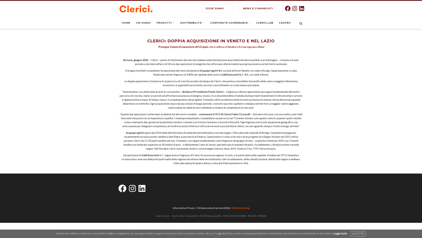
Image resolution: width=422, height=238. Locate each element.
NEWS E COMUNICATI (258, 8)
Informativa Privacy (184, 207)
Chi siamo (143, 22)
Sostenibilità (191, 22)
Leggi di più (340, 233)
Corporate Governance (229, 22)
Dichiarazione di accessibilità (213, 207)
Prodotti (164, 22)
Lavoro (285, 22)
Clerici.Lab (264, 22)
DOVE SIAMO (215, 8)
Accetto (358, 233)
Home (126, 22)
